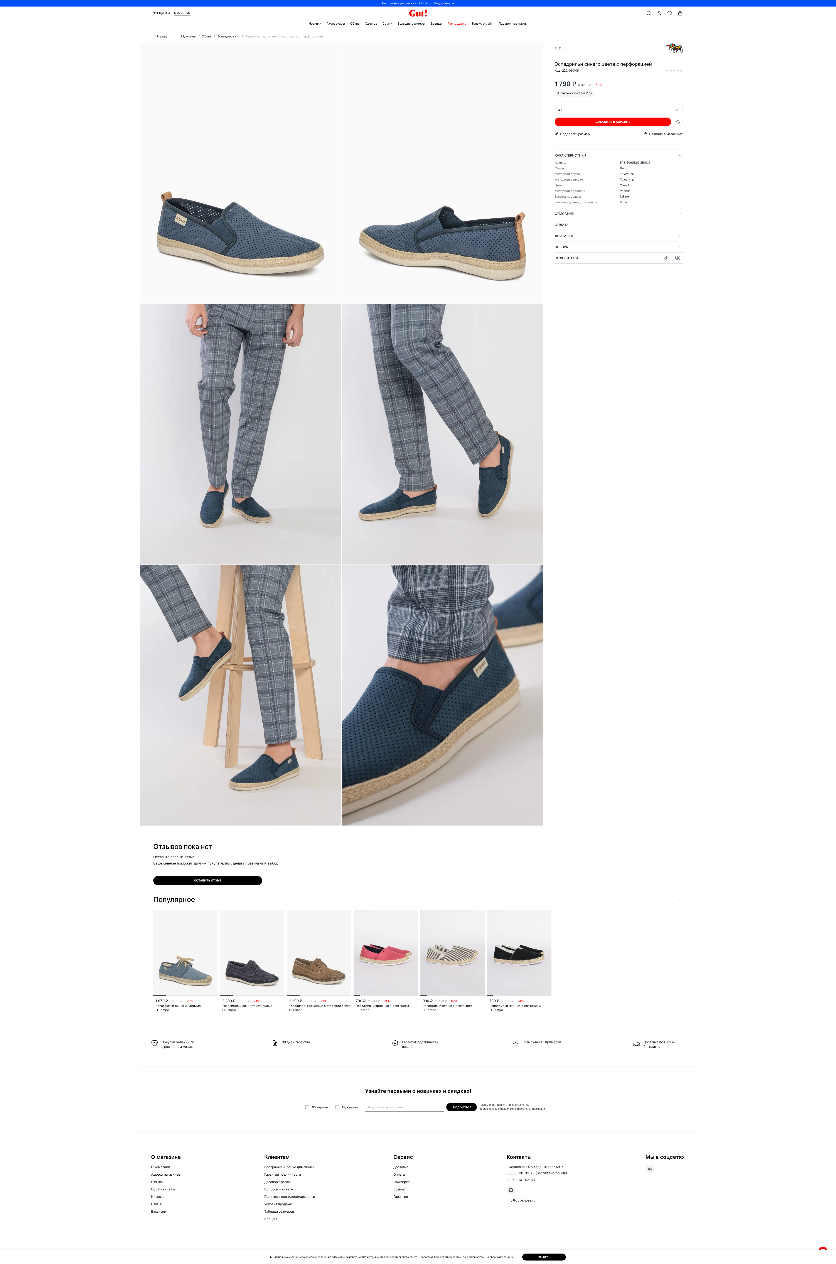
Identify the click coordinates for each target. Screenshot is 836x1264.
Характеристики (570, 155)
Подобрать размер (575, 134)
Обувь (355, 23)
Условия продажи (278, 1204)
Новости (158, 1197)
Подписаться (461, 1107)
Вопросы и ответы (278, 1189)
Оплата (562, 225)
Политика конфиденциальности (289, 1197)
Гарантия (400, 1197)
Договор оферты (277, 1182)
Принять (544, 1257)
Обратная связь (163, 1189)
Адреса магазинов (165, 1174)
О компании (160, 1167)
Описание (564, 214)
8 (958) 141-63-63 (521, 1180)
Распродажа (456, 23)
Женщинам (161, 13)
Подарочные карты (513, 23)
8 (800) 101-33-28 (520, 1173)
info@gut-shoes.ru (521, 1200)
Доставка (564, 236)
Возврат (562, 247)
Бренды (436, 23)
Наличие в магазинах (666, 134)
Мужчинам (182, 13)
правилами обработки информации (522, 1108)
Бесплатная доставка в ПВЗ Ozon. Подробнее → (418, 3)
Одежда (371, 23)
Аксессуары (336, 23)
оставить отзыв (208, 880)
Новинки (315, 23)
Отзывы (157, 1182)
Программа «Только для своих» (289, 1167)
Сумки (387, 23)
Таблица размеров (279, 1211)
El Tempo (562, 49)
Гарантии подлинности (282, 1174)
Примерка (401, 1182)
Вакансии (158, 1211)
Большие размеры (411, 23)
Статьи (156, 1204)
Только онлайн (482, 23)
